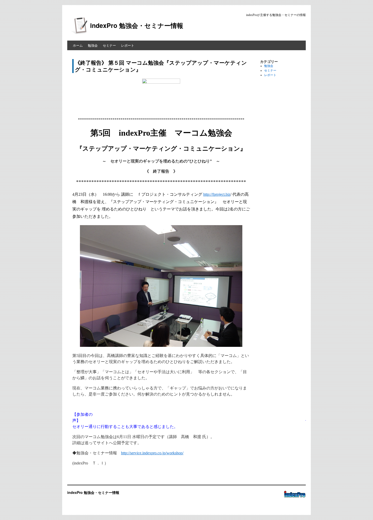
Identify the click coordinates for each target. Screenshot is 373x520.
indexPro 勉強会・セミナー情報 (136, 25)
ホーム (78, 45)
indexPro (294, 500)
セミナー (109, 45)
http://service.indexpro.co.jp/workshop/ (152, 453)
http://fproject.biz (216, 194)
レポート (127, 45)
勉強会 (93, 45)
